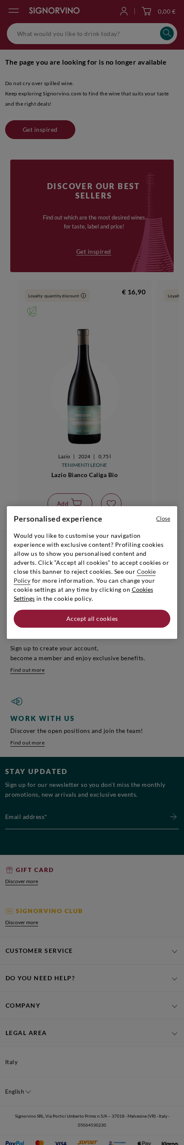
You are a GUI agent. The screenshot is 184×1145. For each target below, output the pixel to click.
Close (163, 518)
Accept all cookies (92, 618)
